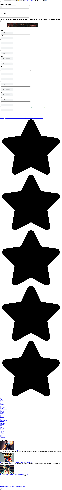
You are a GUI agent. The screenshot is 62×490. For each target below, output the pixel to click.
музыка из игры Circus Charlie (38, 118)
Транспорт (2, 433)
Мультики (2, 411)
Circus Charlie (2, 118)
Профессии (2, 421)
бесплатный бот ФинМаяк (28, 0)
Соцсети (1, 426)
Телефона (2, 431)
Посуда (1, 416)
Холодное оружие (3, 434)
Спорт (1, 427)
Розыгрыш (2, 424)
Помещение (2, 415)
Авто (1, 399)
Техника (1, 432)
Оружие (1, 414)
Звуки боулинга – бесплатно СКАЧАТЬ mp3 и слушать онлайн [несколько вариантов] (14, 474)
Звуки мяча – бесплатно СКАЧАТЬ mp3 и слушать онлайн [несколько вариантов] (13, 486)
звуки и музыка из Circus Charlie (10, 118)
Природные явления (3, 420)
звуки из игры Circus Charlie (20, 118)
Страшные (2, 428)
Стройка (1, 429)
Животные (2, 404)
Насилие (1, 413)
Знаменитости (2, 405)
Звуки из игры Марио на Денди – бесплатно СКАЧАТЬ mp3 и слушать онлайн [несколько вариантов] (16, 462)
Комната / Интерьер (3, 409)
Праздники (2, 417)
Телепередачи (2, 430)
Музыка (1, 410)
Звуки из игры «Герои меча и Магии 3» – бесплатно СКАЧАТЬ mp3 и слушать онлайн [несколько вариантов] (17, 450)
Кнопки (1, 408)
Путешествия (2, 423)
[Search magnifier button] (1, 7)
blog (1, 398)
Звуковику (2, 2)
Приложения (2, 418)
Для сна (1, 402)
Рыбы (1, 425)
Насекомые (2, 412)
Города (1, 400)
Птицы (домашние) (3, 422)
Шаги (1, 436)
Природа (1, 419)
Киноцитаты (2, 407)
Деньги (1, 401)
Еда (1, 403)
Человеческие (2, 435)
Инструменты (2, 406)
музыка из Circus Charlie (29, 118)
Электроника (2, 437)
